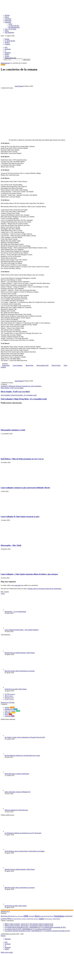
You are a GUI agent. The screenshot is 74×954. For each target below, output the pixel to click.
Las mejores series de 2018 (43, 929)
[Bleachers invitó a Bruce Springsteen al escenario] (15, 669)
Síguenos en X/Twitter (7, 702)
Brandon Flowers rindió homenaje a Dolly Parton (20, 653)
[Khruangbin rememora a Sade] (19, 426)
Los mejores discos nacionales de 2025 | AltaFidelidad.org (22, 927)
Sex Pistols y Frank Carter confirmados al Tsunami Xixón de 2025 (25, 737)
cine (26, 915)
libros (9, 918)
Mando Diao (29, 365)
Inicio (2, 63)
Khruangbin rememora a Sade (13, 430)
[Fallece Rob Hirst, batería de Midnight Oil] (15, 790)
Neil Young (36, 918)
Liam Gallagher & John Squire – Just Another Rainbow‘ (22, 630)
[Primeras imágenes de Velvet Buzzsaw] (15, 808)
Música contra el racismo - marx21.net (16, 924)
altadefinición (9, 709)
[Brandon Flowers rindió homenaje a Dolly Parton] (15, 651)
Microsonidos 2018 (42, 365)
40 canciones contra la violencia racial (41, 924)
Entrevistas (8, 20)
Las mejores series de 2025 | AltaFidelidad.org (19, 929)
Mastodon (8, 939)
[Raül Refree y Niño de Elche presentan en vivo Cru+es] (19, 455)
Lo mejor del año (13, 25)
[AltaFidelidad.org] (25, 12)
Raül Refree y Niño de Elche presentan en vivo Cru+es (22, 459)
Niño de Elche (56, 365)
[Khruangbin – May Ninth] (19, 541)
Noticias (7, 15)
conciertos (8, 716)
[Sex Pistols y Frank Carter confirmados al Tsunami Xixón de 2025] (15, 735)
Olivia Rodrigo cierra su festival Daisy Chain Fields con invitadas (24, 851)
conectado (17, 585)
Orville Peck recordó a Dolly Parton (15, 689)
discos (6, 714)
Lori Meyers (24, 918)
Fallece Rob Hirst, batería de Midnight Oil (17, 792)
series (41, 918)
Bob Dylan (11, 916)
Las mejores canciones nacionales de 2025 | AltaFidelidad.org (23, 931)
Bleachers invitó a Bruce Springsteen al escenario (20, 671)
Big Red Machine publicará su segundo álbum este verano (22, 755)
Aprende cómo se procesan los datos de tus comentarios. (44, 588)
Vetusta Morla (56, 918)
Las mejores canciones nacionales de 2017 (57, 931)
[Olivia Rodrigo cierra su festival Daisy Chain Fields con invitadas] (15, 849)
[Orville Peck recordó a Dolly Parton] (15, 687)
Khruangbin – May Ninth (11, 545)
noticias (7, 63)
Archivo (7, 42)
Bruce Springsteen (19, 916)
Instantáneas (59, 916)
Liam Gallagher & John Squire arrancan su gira (20, 517)
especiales (8, 712)
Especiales (8, 22)
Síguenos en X (5, 911)
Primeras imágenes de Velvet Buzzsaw (16, 810)
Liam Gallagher (17, 365)
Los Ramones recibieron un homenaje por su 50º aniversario (23, 833)
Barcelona (4, 916)
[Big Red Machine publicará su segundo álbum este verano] (15, 754)
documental (42, 916)
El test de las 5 (50, 916)
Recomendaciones (14, 27)
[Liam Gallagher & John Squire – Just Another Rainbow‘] (15, 628)
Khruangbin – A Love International (15, 611)
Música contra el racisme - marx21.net (16, 925)
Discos (7, 17)
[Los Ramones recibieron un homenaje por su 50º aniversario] (15, 831)
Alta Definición (9, 32)
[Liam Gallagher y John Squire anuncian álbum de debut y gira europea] (19, 570)
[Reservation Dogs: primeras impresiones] (15, 772)
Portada (7, 39)
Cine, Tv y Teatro (10, 711)
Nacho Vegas (30, 918)
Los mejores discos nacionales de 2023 (54, 927)
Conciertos (8, 19)
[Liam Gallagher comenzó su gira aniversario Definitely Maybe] (19, 484)
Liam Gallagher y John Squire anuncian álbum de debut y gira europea (29, 574)
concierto (31, 916)
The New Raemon (48, 918)
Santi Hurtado (19, 86)
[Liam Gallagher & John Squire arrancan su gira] (19, 513)
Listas (10, 24)
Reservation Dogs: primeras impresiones (17, 773)
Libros (7, 31)
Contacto (7, 44)
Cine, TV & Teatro (10, 29)
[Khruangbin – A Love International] (15, 610)
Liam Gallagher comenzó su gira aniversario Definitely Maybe (25, 488)
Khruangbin (6, 365)
